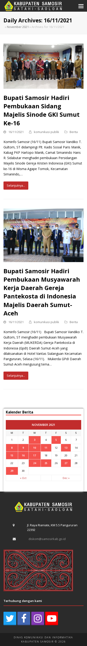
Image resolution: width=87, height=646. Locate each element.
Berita (74, 132)
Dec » (66, 478)
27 (65, 463)
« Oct (23, 478)
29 (11, 470)
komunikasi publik (46, 132)
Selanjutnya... (16, 185)
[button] (81, 5)
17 (34, 455)
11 (46, 447)
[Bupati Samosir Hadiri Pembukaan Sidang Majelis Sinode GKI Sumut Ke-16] (43, 66)
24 (34, 463)
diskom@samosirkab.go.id (47, 539)
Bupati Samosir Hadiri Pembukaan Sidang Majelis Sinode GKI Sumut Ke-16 (41, 110)
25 (46, 463)
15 (11, 455)
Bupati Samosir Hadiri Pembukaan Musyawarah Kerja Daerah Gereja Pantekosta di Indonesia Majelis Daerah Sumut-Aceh (41, 292)
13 (65, 447)
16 (23, 455)
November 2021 (18, 27)
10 (34, 447)
